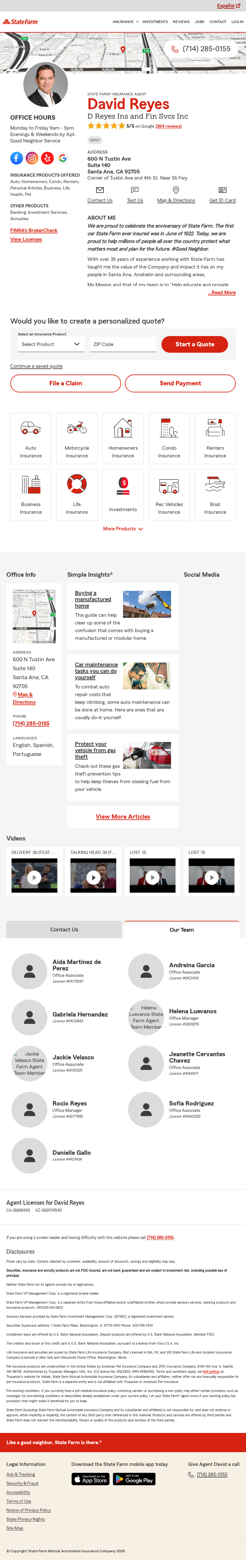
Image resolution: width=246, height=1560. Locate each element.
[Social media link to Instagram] (32, 158)
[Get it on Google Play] (134, 1479)
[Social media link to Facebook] (16, 158)
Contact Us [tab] (64, 929)
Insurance (123, 22)
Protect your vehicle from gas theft (95, 750)
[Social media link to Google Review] (62, 158)
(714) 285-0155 (31, 723)
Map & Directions (24, 698)
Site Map (14, 1528)
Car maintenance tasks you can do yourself (96, 671)
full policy (211, 1371)
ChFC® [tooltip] (95, 140)
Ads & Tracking (20, 1474)
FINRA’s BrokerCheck (34, 230)
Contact (217, 22)
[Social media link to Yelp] (47, 158)
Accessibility (18, 1492)
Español (225, 5)
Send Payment (180, 383)
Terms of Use (18, 1501)
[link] (21, 22)
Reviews (181, 22)
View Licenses (26, 239)
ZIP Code (103, 344)
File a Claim (65, 383)
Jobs (199, 22)
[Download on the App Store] (90, 1479)
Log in (237, 22)
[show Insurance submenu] (136, 22)
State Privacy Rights (25, 1519)
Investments (155, 22)
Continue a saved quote (36, 366)
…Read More (222, 292)
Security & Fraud (22, 1483)
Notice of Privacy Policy (28, 1510)
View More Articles (123, 817)
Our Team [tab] (182, 930)
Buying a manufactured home (93, 599)
